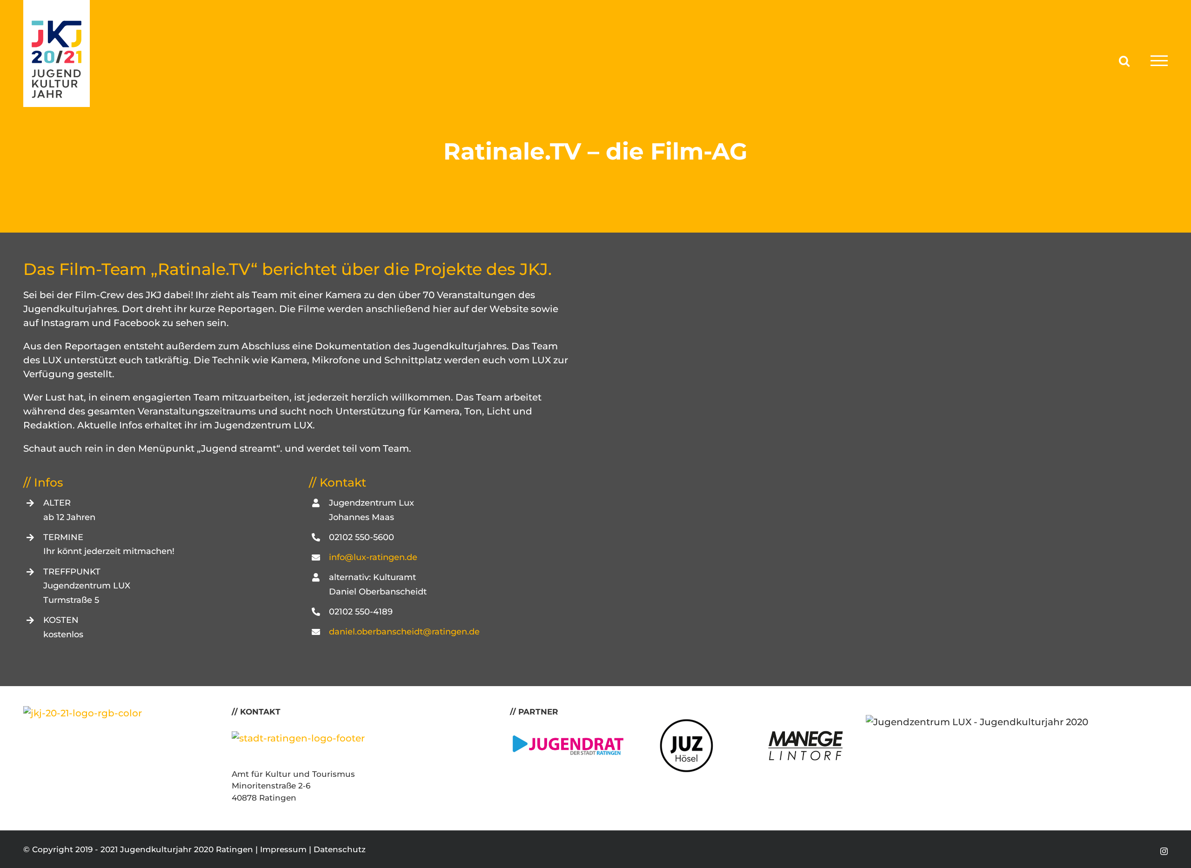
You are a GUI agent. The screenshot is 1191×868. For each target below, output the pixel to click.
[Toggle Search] (1124, 60)
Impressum (283, 849)
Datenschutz (340, 849)
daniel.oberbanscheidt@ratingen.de (404, 632)
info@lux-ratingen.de (373, 557)
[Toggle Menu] (1159, 60)
